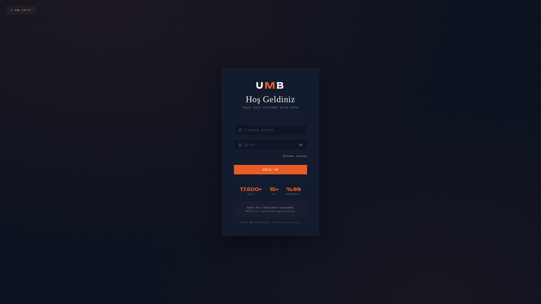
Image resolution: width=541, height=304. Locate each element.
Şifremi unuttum (295, 156)
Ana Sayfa (23, 10)
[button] (301, 145)
